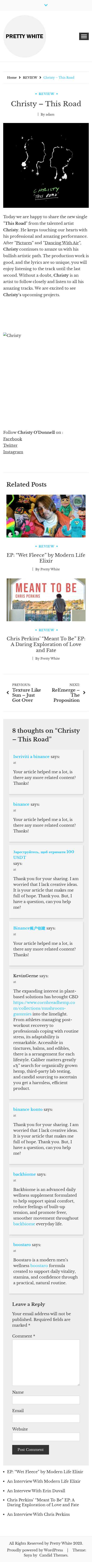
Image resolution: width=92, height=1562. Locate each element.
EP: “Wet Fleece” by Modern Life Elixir (46, 558)
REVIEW (46, 93)
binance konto (28, 1109)
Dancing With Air (62, 243)
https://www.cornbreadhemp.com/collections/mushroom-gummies (44, 1008)
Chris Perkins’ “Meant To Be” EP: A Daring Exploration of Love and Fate (46, 644)
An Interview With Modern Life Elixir (44, 1481)
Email (18, 1410)
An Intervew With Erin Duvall (36, 1491)
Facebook (12, 439)
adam (50, 114)
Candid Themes (53, 1555)
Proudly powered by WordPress (35, 1550)
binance (21, 804)
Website (20, 1429)
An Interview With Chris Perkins (38, 1514)
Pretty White (50, 569)
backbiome (24, 1174)
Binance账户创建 (29, 928)
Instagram (13, 452)
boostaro (22, 1244)
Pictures (24, 243)
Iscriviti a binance (31, 756)
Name (18, 1392)
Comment (23, 1336)
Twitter (10, 445)
